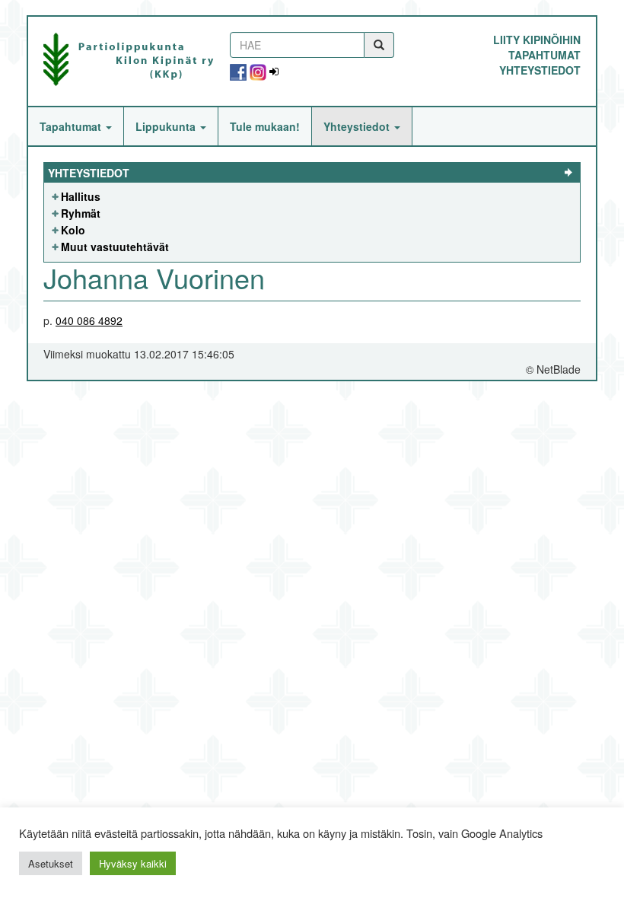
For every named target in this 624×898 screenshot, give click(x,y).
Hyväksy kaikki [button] (133, 863)
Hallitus (80, 196)
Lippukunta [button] (167, 126)
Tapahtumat (544, 54)
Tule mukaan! (265, 126)
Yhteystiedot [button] (358, 126)
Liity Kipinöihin (537, 39)
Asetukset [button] (50, 863)
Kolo (73, 229)
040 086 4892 (89, 320)
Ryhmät (80, 213)
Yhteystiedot (540, 70)
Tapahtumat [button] (72, 126)
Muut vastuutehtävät (115, 246)
